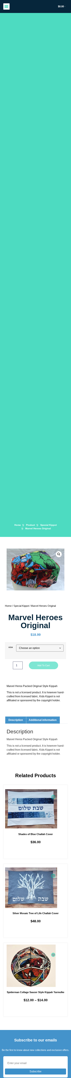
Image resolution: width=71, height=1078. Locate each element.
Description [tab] (15, 720)
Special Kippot (48, 525)
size (10, 647)
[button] (6, 6)
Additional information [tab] (43, 720)
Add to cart (43, 665)
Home (8, 606)
